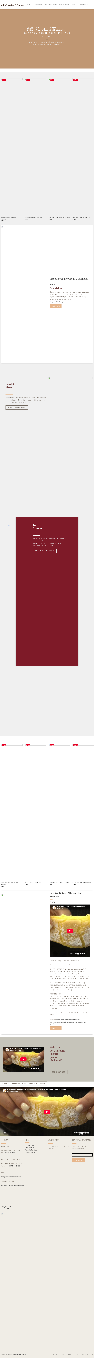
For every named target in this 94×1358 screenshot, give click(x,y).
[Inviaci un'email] (9, 1207)
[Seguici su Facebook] (3, 1207)
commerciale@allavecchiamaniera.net (14, 1185)
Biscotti (58, 302)
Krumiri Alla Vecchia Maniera (33, 217)
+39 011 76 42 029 (14, 1166)
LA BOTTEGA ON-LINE (51, 4)
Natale (62, 1019)
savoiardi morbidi (81, 1022)
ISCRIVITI (79, 1160)
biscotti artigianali (57, 1022)
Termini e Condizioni (31, 1150)
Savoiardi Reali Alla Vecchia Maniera (9, 218)
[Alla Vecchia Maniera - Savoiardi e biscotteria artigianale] (12, 4)
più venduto (72, 1022)
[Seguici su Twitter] (6, 1207)
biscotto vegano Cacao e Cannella (69, 278)
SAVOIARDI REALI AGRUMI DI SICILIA (59, 217)
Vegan (62, 302)
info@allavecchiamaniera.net (11, 1177)
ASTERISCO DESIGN (20, 1355)
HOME (28, 4)
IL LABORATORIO (37, 4)
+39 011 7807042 (9, 1153)
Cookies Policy (30, 1152)
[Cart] (92, 5)
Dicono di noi (29, 1145)
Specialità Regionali (74, 1019)
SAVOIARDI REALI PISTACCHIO (82, 217)
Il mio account (29, 1148)
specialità (52, 1024)
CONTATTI (73, 4)
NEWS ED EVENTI (64, 4)
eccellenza (65, 1022)
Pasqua (66, 1019)
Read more (56, 306)
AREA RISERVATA (83, 4)
